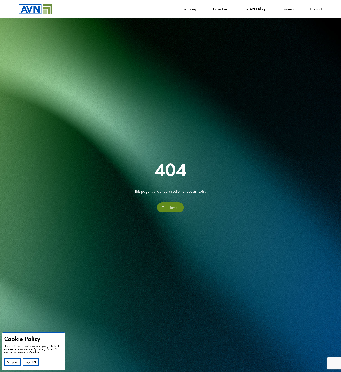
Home (173, 207)
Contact (316, 9)
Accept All (12, 362)
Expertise (220, 9)
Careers (287, 9)
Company (189, 9)
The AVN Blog (254, 9)
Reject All (30, 362)
